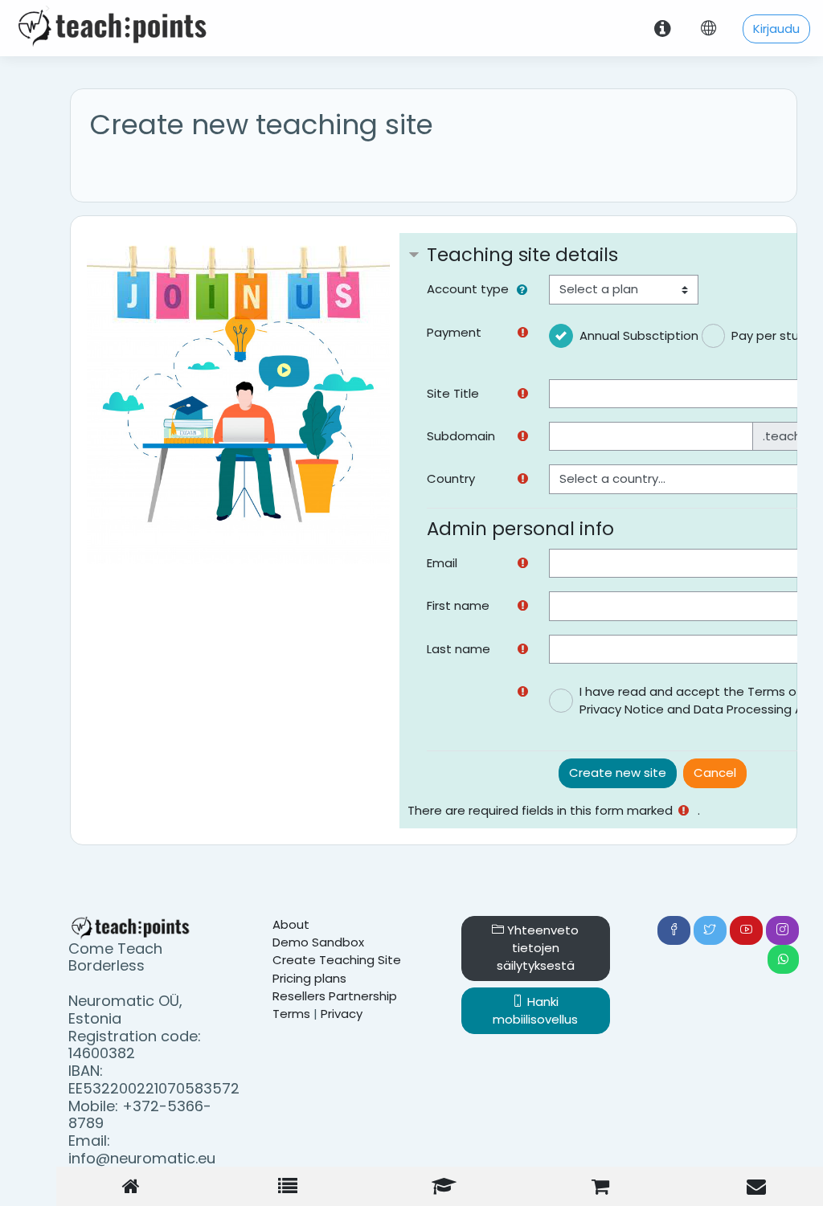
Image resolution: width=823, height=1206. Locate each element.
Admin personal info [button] (520, 529)
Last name (458, 648)
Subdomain (461, 435)
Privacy (341, 1013)
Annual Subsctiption (638, 335)
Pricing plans (309, 978)
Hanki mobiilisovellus (535, 1010)
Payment (454, 332)
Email (442, 562)
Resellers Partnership (334, 995)
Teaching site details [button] (522, 255)
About (290, 924)
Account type (468, 288)
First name (458, 605)
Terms (291, 1013)
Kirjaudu (776, 28)
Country (451, 478)
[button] (525, 290)
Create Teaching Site (336, 959)
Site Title (453, 393)
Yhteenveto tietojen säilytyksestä (538, 948)
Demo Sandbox (318, 942)
